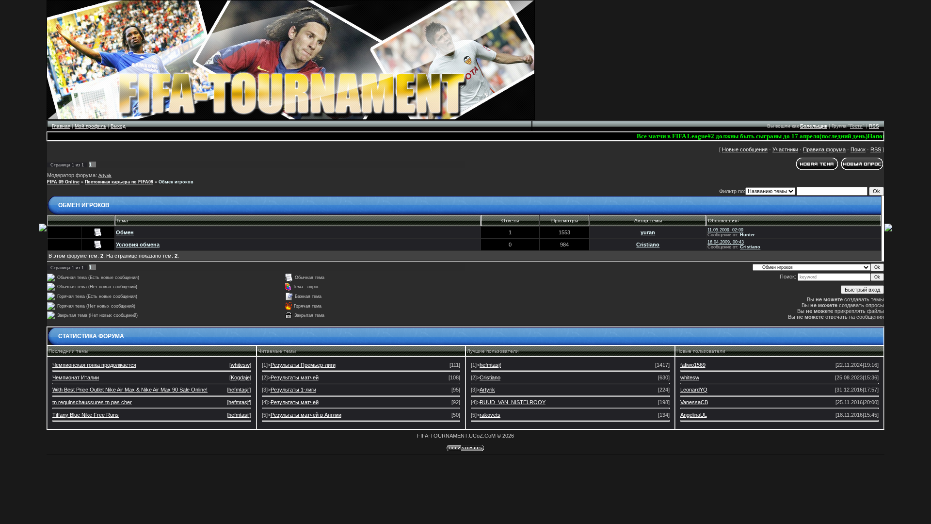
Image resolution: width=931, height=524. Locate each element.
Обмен (125, 232)
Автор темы (648, 220)
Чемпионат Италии (75, 377)
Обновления (722, 220)
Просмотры (564, 220)
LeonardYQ (693, 390)
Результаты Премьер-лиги (303, 365)
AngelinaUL (693, 415)
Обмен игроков (176, 182)
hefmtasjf (239, 390)
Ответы (510, 220)
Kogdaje (240, 377)
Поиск (858, 149)
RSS (874, 126)
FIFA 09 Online (63, 182)
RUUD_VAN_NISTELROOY (513, 402)
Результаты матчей (295, 377)
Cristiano (647, 244)
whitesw (240, 365)
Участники (785, 149)
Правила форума (824, 149)
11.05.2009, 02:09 (725, 230)
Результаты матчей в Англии (306, 415)
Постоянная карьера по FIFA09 (119, 182)
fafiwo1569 (693, 365)
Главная (61, 126)
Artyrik (105, 175)
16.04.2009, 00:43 (725, 242)
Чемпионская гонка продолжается (94, 365)
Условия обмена (138, 244)
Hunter (747, 234)
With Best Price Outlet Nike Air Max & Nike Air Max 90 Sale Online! (130, 390)
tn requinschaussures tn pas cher (92, 402)
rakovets (490, 415)
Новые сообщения (745, 149)
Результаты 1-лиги (293, 390)
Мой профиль (90, 126)
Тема (122, 220)
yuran (648, 232)
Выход (118, 126)
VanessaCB (694, 402)
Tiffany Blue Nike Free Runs (85, 415)
